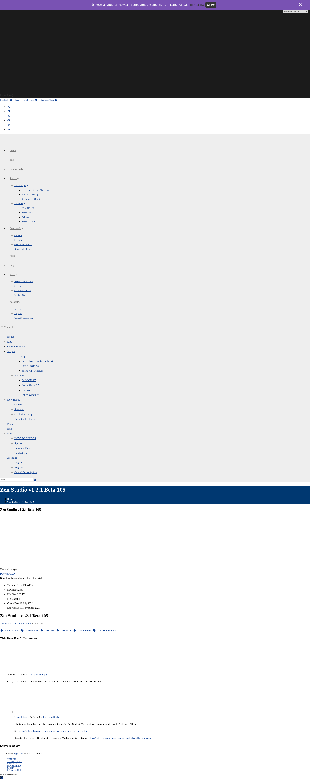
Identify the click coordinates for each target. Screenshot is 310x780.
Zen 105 (48, 630)
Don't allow (197, 4)
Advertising (14, 761)
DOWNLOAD (7, 573)
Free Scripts (20, 356)
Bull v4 (26, 390)
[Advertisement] (155, 540)
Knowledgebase (48, 100)
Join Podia (5, 100)
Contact (12, 768)
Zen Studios (83, 630)
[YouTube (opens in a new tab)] (8, 120)
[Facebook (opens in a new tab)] (8, 111)
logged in (18, 753)
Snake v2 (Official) (32, 370)
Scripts (11, 351)
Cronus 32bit (10, 630)
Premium (19, 375)
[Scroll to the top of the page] (1, 777)
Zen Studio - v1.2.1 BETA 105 (16, 623)
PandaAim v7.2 (30, 385)
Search (11, 759)
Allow (211, 4)
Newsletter (14, 766)
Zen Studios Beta (106, 630)
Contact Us (20, 452)
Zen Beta (65, 630)
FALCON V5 (29, 380)
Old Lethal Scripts (24, 414)
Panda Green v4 (30, 394)
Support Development (25, 100)
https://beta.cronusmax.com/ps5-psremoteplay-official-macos (120, 738)
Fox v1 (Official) (31, 365)
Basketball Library (24, 419)
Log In (18, 462)
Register (19, 467)
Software (19, 409)
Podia (10, 423)
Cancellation (20, 717)
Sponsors (19, 443)
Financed (12, 763)
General (18, 404)
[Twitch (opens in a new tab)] (8, 129)
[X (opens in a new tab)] (8, 106)
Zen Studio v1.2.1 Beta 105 (20, 502)
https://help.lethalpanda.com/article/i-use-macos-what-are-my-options (54, 731)
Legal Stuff (14, 770)
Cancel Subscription (25, 472)
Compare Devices (24, 448)
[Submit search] (35, 480)
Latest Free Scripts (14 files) (37, 361)
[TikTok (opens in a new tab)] (8, 124)
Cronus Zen (31, 630)
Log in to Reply (39, 674)
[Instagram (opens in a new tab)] (8, 116)
